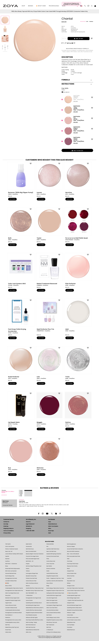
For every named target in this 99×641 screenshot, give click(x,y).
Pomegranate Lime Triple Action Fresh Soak (14, 590)
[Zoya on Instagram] (43, 513)
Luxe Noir (69, 578)
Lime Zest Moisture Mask (52, 610)
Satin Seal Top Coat (30, 627)
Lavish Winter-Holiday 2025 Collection (14, 553)
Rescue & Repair (71, 546)
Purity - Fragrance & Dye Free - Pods (55, 578)
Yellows (28, 570)
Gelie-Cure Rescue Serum (32, 583)
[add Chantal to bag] (91, 38)
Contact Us (6, 521)
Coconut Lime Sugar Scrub (32, 556)
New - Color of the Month (73, 553)
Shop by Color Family (72, 566)
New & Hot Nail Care (51, 551)
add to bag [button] (75, 38)
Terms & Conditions (8, 530)
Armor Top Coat (50, 563)
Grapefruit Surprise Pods (52, 575)
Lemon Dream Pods (71, 573)
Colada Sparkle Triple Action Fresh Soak (14, 588)
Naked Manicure (52, 524)
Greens (27, 568)
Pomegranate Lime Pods (11, 578)
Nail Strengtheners (71, 544)
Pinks (47, 558)
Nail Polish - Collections (11, 563)
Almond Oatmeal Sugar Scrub (74, 605)
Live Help (5, 524)
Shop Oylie (7, 595)
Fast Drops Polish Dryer (72, 563)
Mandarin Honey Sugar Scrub (12, 597)
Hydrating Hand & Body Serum (74, 607)
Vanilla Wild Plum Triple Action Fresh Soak (34, 588)
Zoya (49, 521)
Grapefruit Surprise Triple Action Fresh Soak (55, 590)
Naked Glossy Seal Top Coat (12, 627)
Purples (27, 563)
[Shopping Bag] (95, 6)
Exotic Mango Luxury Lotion (53, 617)
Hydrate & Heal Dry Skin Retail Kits (54, 580)
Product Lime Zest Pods (31, 578)
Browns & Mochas (50, 568)
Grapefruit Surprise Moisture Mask (34, 612)
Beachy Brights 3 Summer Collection (34, 553)
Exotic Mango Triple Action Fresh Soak (55, 588)
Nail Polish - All (29, 561)
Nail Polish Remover (31, 624)
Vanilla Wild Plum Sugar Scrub (53, 595)
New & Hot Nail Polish (31, 551)
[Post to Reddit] (68, 43)
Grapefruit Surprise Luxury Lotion (54, 619)
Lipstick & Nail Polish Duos (52, 548)
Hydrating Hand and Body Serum (34, 602)
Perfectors (7, 617)
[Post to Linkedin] (70, 43)
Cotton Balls (70, 615)
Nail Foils (48, 627)
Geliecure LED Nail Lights (32, 617)
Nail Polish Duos (30, 548)
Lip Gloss (7, 561)
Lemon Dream (29, 600)
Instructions (68, 84)
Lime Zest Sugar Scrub (51, 597)
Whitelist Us (29, 526)
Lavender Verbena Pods (11, 580)
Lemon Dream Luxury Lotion (74, 619)
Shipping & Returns (8, 528)
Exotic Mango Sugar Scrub (73, 597)
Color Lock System (9, 546)
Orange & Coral (70, 585)
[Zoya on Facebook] (38, 513)
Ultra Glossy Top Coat (51, 622)
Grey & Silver (49, 583)
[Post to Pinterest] (65, 43)
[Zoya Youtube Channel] (47, 513)
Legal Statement (30, 524)
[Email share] (72, 43)
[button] (10, 6)
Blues (6, 566)
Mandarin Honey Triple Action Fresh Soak (34, 590)
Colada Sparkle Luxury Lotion (12, 622)
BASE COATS (29, 544)
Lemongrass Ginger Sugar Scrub (54, 605)
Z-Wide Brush (29, 595)
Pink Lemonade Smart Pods (73, 556)
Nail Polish (65, 67)
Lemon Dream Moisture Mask (53, 612)
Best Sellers (49, 566)
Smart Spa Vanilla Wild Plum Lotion (34, 619)
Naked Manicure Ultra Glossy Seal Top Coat (34, 607)
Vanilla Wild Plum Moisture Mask (34, 610)
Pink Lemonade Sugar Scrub (32, 558)
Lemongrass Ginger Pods (32, 573)
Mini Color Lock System (11, 570)
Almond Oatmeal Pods (10, 573)
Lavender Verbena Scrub (11, 607)
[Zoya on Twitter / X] (52, 513)
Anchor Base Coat (50, 561)
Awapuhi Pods (70, 570)
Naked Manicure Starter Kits (32, 629)
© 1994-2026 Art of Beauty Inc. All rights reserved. (49, 637)
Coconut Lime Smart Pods (52, 556)
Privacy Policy (7, 533)
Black (68, 568)
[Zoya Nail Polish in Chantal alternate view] (5, 29)
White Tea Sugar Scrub (51, 600)
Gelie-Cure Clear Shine (51, 607)
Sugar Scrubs (8, 602)
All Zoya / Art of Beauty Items (53, 632)
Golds (47, 570)
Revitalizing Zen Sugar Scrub (33, 605)
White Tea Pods (70, 575)
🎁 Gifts (7, 583)
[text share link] (74, 43)
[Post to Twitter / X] (64, 43)
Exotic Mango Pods (9, 575)
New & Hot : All (8, 551)
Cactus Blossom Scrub (10, 605)
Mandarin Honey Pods (31, 575)
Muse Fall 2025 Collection (73, 551)
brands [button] (30, 5)
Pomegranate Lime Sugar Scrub (33, 597)
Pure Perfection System (31, 615)
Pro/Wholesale (54, 5)
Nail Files (7, 624)
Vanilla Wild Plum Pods (52, 573)
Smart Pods (8, 629)
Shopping (28, 528)
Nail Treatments (50, 624)
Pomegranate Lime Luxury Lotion (13, 619)
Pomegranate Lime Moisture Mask (13, 612)
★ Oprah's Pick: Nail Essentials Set (75, 600)
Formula (66, 80)
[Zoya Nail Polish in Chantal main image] (5, 20)
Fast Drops (69, 561)
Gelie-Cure (28, 632)
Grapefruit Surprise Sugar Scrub (12, 600)
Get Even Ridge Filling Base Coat (33, 566)
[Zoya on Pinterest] (60, 513)
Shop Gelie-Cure (71, 580)
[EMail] (72, 43)
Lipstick (7, 556)
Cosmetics (69, 627)
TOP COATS (8, 544)
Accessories (29, 546)
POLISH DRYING (50, 544)
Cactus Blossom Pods (31, 580)
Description (67, 57)
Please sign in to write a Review (8, 492)
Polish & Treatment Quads (11, 548)
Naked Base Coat (71, 622)
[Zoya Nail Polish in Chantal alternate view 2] (5, 38)
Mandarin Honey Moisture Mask (74, 610)
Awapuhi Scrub (70, 602)
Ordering (5, 526)
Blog (63, 5)
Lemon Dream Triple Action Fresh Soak (76, 590)
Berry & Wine (8, 585)
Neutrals (7, 558)
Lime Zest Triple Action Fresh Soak (75, 588)
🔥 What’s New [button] (41, 5)
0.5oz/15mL (69, 27)
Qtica (49, 528)
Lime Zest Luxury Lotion (72, 617)
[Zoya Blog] (56, 513)
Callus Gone (8, 632)
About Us (28, 521)
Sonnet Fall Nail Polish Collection (75, 548)
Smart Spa (51, 530)
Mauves (28, 585)
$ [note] (75, 101)
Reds (68, 558)
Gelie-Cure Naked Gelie (52, 602)
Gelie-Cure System (53, 526)
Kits (47, 546)
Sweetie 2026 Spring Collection (53, 553)
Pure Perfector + (9, 615)
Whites (68, 583)
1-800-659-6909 (30, 530)
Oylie (49, 533)
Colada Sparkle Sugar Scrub (73, 595)
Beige (47, 585)
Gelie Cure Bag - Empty (31, 622)
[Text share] (74, 43)
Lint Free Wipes (70, 624)
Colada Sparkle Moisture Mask (12, 610)
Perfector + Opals (71, 612)
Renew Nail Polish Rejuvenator (12, 568)
